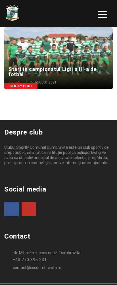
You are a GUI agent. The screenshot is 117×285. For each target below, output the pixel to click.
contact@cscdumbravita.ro (37, 267)
